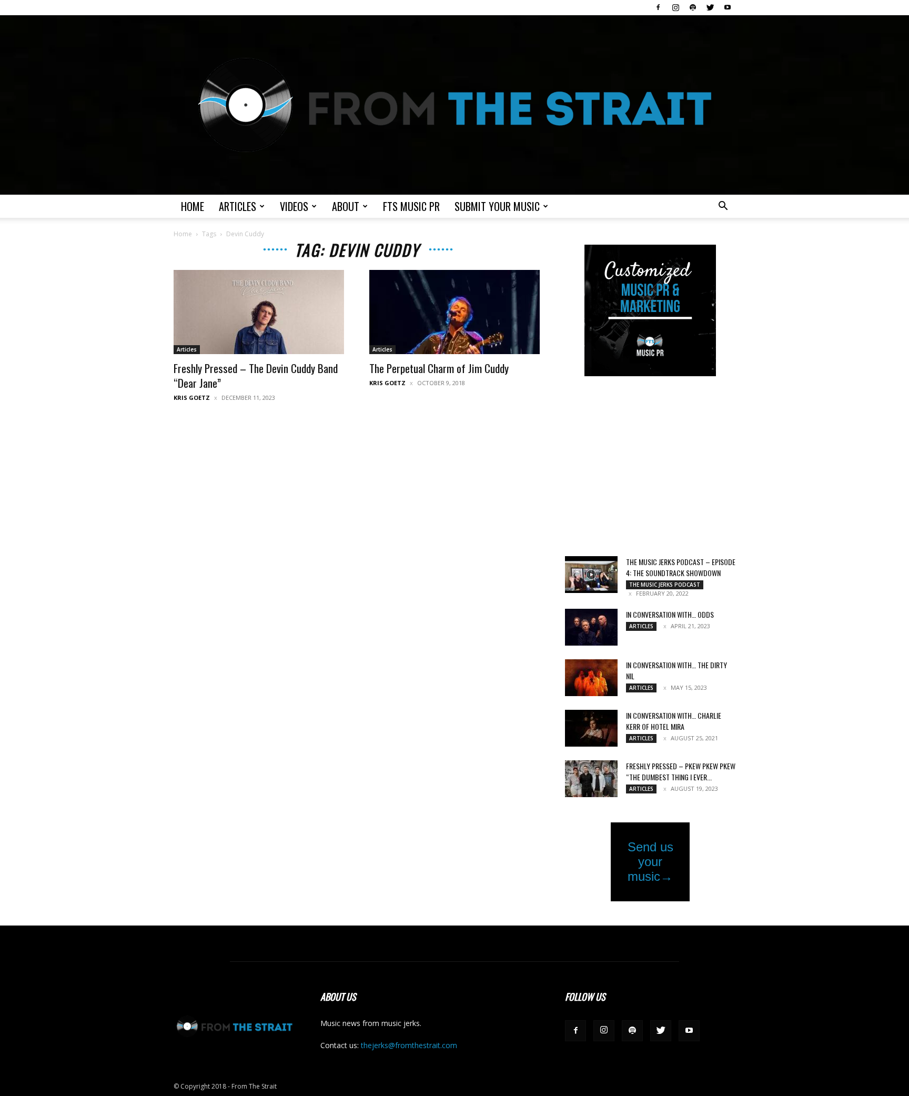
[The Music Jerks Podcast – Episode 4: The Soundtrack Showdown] (591, 574)
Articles (237, 206)
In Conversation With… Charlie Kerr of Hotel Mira (673, 721)
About (345, 206)
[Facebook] (658, 7)
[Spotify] (693, 7)
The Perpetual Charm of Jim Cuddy (439, 368)
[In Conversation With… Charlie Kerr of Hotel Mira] (591, 728)
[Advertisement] (650, 467)
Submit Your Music (497, 206)
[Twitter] (710, 7)
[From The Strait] (454, 105)
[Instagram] (675, 7)
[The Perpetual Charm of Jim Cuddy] (454, 312)
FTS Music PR (411, 206)
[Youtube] (727, 7)
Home (192, 206)
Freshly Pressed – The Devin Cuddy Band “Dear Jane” (256, 375)
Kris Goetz (192, 397)
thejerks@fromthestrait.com (409, 1045)
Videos (294, 206)
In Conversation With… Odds (670, 614)
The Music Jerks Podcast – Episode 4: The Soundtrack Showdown (680, 567)
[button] (722, 207)
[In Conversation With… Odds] (591, 627)
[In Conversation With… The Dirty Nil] (591, 677)
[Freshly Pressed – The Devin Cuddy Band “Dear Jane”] (259, 312)
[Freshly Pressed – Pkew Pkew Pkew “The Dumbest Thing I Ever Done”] (591, 778)
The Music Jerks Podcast (664, 584)
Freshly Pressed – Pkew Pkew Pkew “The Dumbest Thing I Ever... (680, 771)
